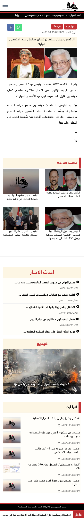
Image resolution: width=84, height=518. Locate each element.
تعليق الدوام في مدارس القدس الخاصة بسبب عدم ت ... (44, 282)
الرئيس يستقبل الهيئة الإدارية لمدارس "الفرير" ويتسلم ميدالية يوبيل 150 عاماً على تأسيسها (63, 235)
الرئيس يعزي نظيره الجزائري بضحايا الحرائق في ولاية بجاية (22, 197)
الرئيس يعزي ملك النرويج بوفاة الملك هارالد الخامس (63, 194)
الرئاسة (57, 26)
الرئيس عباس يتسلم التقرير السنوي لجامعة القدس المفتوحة (20, 233)
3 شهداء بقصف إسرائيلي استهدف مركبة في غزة (41, 384)
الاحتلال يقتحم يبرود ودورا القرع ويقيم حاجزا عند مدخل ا (54, 482)
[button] (9, 366)
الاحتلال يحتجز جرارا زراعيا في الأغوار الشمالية (56, 418)
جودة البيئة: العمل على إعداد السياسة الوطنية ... (49, 331)
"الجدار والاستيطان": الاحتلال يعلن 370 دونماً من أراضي (54, 466)
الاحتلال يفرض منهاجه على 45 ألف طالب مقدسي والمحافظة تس (57, 450)
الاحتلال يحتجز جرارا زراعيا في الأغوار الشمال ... (50, 307)
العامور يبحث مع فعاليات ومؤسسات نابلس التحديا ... (47, 295)
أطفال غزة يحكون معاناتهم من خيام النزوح (52, 319)
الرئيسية (70, 26)
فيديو (42, 344)
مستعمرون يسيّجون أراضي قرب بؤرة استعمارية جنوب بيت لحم (54, 434)
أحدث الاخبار (42, 272)
